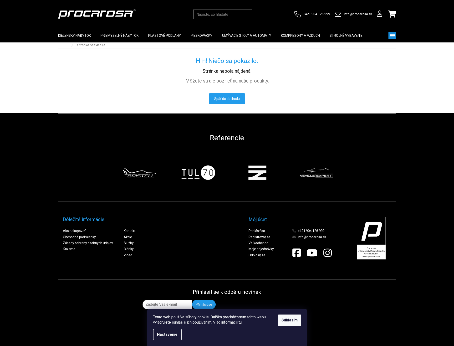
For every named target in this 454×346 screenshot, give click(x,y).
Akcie (128, 237)
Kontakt (129, 231)
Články (129, 249)
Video (128, 255)
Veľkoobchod (258, 243)
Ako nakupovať (74, 231)
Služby (129, 243)
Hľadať (256, 14)
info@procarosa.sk (358, 14)
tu (240, 322)
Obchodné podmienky (79, 237)
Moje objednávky (261, 249)
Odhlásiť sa (257, 255)
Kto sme (69, 249)
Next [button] (344, 172)
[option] (138, 173)
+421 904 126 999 (316, 14)
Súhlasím (289, 320)
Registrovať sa (259, 237)
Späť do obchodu (227, 99)
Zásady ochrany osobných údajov (88, 243)
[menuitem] (74, 35)
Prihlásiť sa (257, 231)
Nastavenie (167, 334)
